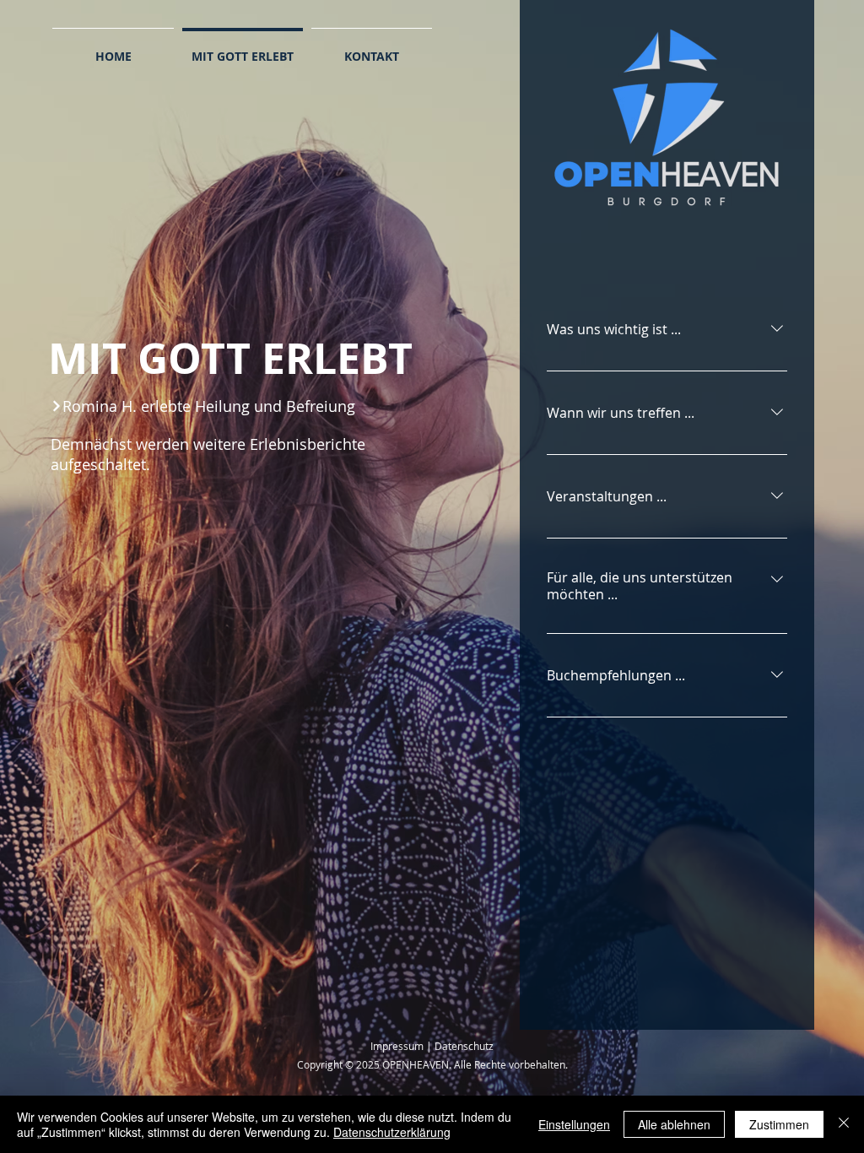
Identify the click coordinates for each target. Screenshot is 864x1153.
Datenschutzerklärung (392, 1131)
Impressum (397, 1046)
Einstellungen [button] (574, 1124)
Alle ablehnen (674, 1124)
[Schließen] (844, 1124)
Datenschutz (464, 1046)
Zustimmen (779, 1124)
